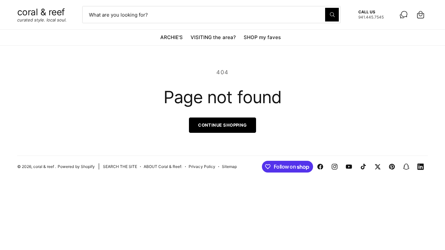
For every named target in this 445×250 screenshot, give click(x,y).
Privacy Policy (202, 166)
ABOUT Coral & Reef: (163, 166)
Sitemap (229, 166)
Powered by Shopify (76, 166)
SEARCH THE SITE (120, 166)
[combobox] (211, 14)
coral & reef (44, 166)
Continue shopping (222, 125)
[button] (420, 14)
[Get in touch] (403, 14)
